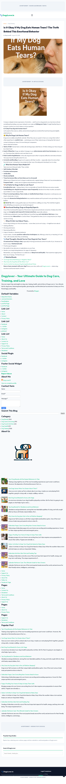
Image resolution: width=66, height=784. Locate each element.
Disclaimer (4, 350)
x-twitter (4, 326)
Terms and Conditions (7, 348)
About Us (4, 339)
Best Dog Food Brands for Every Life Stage (21, 498)
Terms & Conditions (46, 776)
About (3, 314)
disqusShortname (6, 297)
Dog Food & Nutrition (7, 424)
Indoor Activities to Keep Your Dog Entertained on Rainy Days (27, 544)
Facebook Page (6, 582)
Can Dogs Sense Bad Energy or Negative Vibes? (17, 259)
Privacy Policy (5, 318)
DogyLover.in (46, 266)
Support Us (4, 343)
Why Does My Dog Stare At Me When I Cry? (16, 262)
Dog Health (4, 426)
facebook (4, 324)
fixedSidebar (5, 301)
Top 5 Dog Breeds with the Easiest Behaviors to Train (24, 479)
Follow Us (4, 580)
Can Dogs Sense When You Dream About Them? (23, 488)
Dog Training (5, 428)
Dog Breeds (4, 419)
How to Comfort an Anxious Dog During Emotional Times (20, 264)
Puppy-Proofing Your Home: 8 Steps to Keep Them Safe (25, 535)
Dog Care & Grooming (7, 421)
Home (5, 23)
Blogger (36, 291)
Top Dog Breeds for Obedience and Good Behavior (24, 507)
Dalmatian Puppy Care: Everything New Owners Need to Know (27, 525)
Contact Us (4, 341)
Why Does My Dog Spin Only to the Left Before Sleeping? (25, 516)
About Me (4, 578)
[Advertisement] (33, 780)
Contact (3, 316)
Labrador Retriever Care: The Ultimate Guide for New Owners (27, 562)
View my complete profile (8, 383)
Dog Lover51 (7, 380)
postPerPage (5, 303)
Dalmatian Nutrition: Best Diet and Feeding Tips (23, 553)
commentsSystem (6, 299)
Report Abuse (6, 374)
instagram (4, 329)
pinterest (4, 331)
